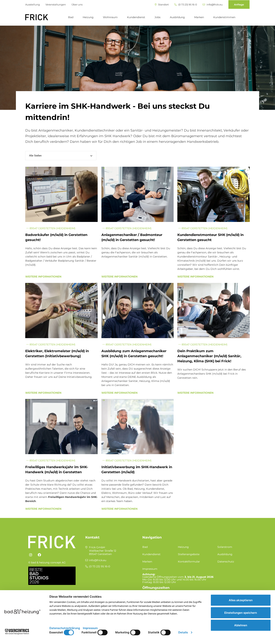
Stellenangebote (188, 554)
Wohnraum (110, 17)
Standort (163, 4)
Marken (199, 17)
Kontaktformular (189, 561)
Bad (70, 17)
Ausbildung (177, 17)
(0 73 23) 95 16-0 (187, 4)
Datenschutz (225, 561)
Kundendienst (136, 17)
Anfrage (239, 4)
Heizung (88, 17)
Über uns (76, 4)
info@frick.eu (214, 4)
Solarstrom (224, 547)
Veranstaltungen (55, 4)
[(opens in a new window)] (30, 555)
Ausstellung (32, 4)
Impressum (149, 569)
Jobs (158, 17)
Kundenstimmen (224, 17)
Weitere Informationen (43, 276)
